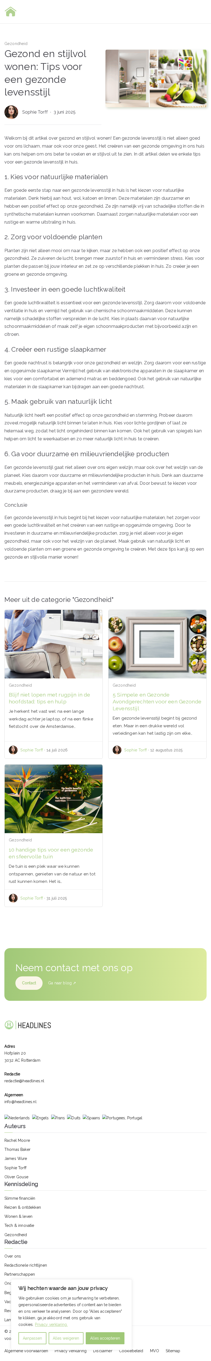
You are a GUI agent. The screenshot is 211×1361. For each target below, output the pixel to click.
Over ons (12, 1256)
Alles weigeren (66, 1338)
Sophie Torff (35, 112)
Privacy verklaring (71, 1351)
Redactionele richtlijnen (25, 1265)
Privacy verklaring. (51, 1324)
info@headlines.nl (20, 1102)
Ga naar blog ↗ (62, 983)
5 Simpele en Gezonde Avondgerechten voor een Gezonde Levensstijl (157, 701)
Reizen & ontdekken (22, 1207)
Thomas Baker (17, 1149)
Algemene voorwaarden (26, 1351)
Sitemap (173, 1351)
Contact (29, 983)
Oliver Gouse (16, 1177)
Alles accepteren (105, 1338)
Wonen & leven (18, 1216)
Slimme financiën (19, 1198)
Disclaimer (102, 1351)
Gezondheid (16, 43)
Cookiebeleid (131, 1351)
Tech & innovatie (19, 1225)
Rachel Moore (17, 1140)
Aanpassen (32, 1338)
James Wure (15, 1158)
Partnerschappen (19, 1274)
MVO (154, 1351)
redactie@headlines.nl (24, 1081)
